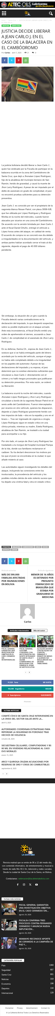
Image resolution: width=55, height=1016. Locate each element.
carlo (38, 547)
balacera (16, 547)
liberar (14, 550)
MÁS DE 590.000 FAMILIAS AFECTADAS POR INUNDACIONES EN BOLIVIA (13, 579)
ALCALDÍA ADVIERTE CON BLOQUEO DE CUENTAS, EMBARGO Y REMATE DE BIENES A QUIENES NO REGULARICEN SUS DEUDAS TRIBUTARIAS (45, 656)
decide (45, 547)
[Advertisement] (27, 132)
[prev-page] (25, 672)
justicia (6, 550)
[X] (12, 60)
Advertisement (32, 1008)
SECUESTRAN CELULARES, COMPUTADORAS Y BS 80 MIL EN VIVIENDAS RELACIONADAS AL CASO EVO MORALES (26, 748)
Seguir (48, 689)
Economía (6, 984)
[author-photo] (27, 611)
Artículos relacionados (19, 630)
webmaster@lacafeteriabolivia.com (33, 879)
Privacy (20, 1008)
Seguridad (6, 970)
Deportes (5, 988)
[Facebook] (5, 60)
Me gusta (47, 682)
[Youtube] (37, 885)
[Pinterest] (19, 60)
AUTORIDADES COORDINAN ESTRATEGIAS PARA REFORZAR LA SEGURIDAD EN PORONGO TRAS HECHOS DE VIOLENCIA (26, 732)
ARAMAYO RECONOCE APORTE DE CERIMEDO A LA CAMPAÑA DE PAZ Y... (36, 941)
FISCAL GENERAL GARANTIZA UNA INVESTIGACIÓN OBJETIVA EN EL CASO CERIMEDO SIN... (34, 907)
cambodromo (28, 547)
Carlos (7, 52)
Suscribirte (46, 695)
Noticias (6, 26)
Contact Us (45, 1008)
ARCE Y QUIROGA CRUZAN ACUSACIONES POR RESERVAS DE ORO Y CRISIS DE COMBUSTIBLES (26, 763)
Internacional (7, 993)
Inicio (4, 20)
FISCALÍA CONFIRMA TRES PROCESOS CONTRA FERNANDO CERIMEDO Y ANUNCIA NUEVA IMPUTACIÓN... (35, 925)
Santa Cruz (12, 20)
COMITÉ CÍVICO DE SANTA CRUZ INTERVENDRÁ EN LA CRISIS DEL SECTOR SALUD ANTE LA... (27, 717)
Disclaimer (9, 1008)
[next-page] (29, 672)
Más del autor (39, 630)
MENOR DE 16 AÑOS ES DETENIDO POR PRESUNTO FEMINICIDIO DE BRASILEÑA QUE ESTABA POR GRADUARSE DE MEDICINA (42, 586)
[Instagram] (25, 885)
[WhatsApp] (26, 60)
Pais (4, 965)
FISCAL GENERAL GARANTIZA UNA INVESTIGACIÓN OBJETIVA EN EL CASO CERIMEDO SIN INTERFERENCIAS (8, 654)
